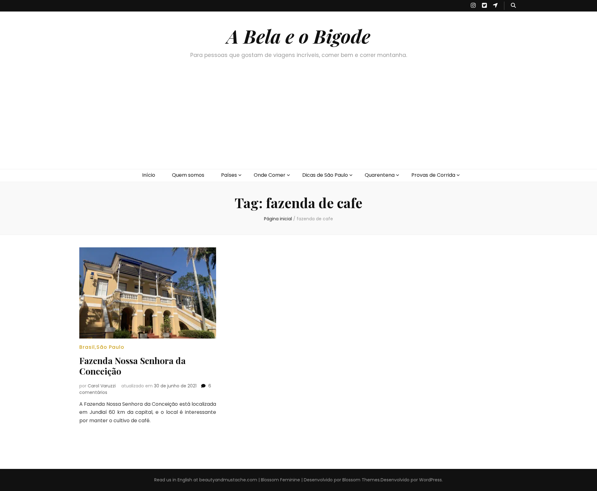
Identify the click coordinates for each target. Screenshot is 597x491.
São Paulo (110, 347)
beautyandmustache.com (228, 480)
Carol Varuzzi (102, 386)
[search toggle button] (513, 6)
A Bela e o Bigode (298, 35)
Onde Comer (269, 175)
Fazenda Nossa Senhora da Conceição (132, 366)
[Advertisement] (298, 122)
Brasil (87, 347)
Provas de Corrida (433, 175)
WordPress (430, 480)
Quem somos (188, 175)
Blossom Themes (361, 480)
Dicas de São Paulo (325, 175)
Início (148, 175)
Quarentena (380, 175)
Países (229, 175)
